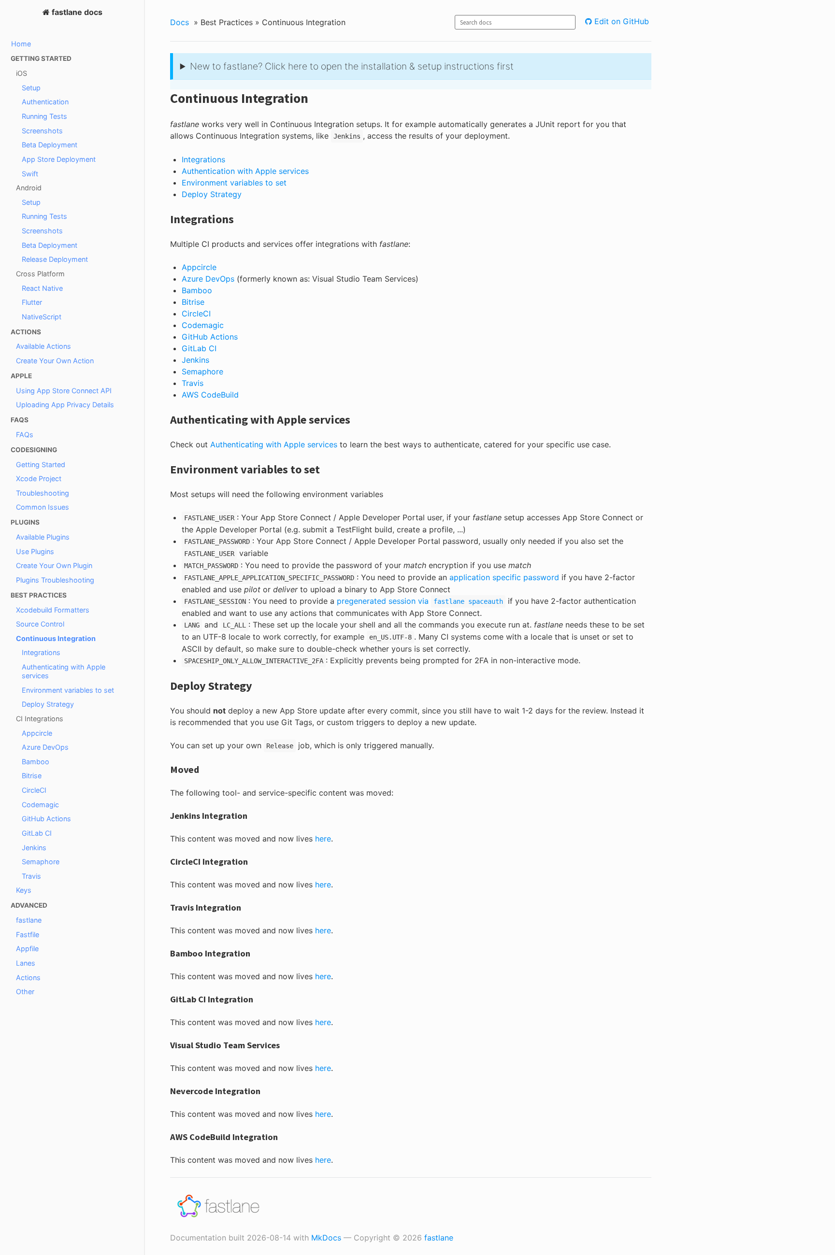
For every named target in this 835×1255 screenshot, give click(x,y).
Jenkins (34, 847)
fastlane (29, 920)
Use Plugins (35, 551)
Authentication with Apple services (245, 171)
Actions (28, 977)
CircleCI (34, 790)
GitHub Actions (46, 818)
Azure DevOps (45, 747)
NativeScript (41, 317)
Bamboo (35, 761)
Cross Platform (40, 274)
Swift (30, 174)
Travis (31, 876)
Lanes (25, 963)
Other (25, 991)
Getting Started (40, 464)
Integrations (41, 652)
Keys (23, 890)
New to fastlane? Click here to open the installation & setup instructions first (352, 66)
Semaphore (40, 861)
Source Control (40, 624)
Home (21, 44)
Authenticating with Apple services (63, 671)
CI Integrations (39, 718)
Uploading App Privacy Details (65, 404)
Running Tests (44, 116)
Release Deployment (55, 259)
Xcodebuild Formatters (52, 610)
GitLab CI (37, 833)
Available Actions (43, 346)
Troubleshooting (42, 493)
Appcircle (37, 733)
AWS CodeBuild (210, 394)
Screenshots (42, 131)
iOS (21, 73)
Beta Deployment (49, 145)
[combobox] (515, 22)
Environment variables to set (68, 690)
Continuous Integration (56, 638)
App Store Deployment (59, 159)
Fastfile (27, 934)
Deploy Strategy (48, 704)
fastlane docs (76, 12)
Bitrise (32, 775)
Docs (179, 22)
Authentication (45, 102)
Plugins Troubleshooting (55, 580)
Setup (31, 88)
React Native (42, 288)
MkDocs (326, 1237)
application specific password (504, 577)
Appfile (27, 948)
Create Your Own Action (55, 361)
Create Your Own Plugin (54, 565)
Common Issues (42, 507)
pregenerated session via (420, 601)
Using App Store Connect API (64, 390)
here (323, 838)
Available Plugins (43, 537)
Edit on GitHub (620, 21)
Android (29, 188)
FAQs (24, 434)
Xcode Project (38, 478)
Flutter (32, 302)
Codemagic (40, 804)
